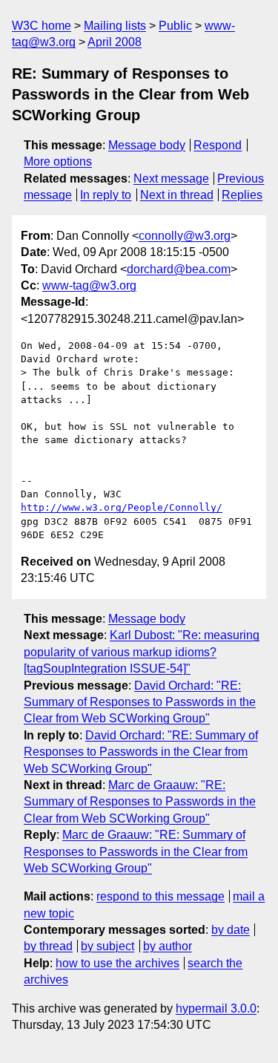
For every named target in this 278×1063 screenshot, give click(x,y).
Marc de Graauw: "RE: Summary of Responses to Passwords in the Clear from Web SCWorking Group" (140, 802)
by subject (107, 946)
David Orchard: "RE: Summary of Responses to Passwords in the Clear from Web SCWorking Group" (140, 702)
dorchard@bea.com (179, 269)
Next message (171, 178)
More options (58, 161)
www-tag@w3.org (89, 285)
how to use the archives (117, 963)
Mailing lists (115, 25)
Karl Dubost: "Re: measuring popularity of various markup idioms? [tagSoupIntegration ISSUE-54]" (141, 652)
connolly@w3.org (185, 235)
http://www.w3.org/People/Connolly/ (121, 507)
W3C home (41, 25)
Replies (242, 195)
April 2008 (114, 42)
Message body (146, 145)
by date (230, 929)
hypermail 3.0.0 (216, 1008)
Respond (217, 145)
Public (175, 25)
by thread (48, 946)
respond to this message (160, 896)
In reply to (105, 195)
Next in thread (177, 195)
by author (167, 946)
